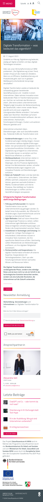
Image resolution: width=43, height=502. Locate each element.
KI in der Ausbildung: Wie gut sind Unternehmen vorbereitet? (23, 420)
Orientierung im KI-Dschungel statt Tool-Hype (24, 411)
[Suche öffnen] (39, 3)
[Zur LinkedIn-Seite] (39, 493)
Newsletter (8, 495)
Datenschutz (21, 493)
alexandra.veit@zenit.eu (12, 385)
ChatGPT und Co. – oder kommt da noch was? (24, 403)
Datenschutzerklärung (26, 320)
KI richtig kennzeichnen (19, 426)
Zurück (8, 289)
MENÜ (9, 3)
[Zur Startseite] (11, 15)
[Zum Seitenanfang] (39, 497)
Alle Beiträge (11, 434)
